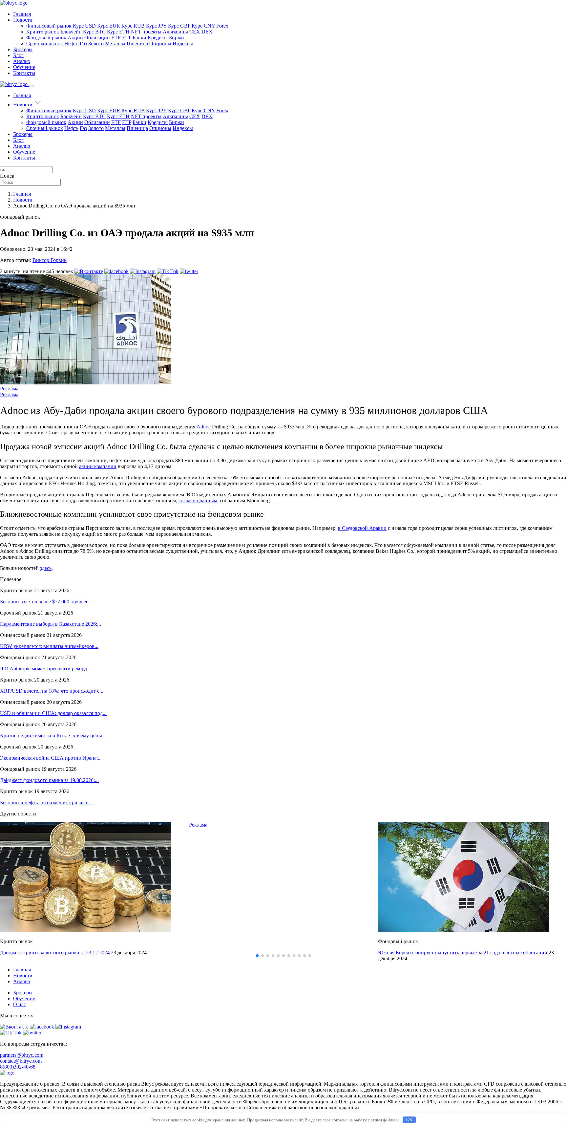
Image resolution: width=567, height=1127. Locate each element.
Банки (139, 37)
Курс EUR (108, 26)
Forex (222, 26)
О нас (19, 1004)
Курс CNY (203, 26)
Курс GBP (179, 26)
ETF (116, 37)
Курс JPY (156, 26)
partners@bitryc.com (21, 1055)
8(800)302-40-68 (17, 1067)
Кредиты (158, 37)
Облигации (97, 37)
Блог (18, 55)
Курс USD (84, 26)
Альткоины (175, 31)
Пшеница (137, 43)
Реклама (9, 388)
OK (409, 1119)
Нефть (71, 43)
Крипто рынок (42, 31)
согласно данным (197, 500)
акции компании (97, 466)
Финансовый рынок (49, 26)
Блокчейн (71, 31)
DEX (207, 31)
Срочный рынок (44, 43)
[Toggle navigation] (31, 86)
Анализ (21, 61)
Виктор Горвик (49, 260)
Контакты (24, 73)
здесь (46, 568)
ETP (126, 37)
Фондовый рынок (46, 37)
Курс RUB (133, 26)
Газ (83, 43)
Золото (96, 43)
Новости (22, 20)
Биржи (176, 37)
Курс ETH (118, 31)
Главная (22, 14)
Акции (75, 37)
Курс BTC (94, 31)
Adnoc (204, 426)
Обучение (24, 67)
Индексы (183, 43)
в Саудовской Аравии (362, 528)
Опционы (160, 43)
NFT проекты (146, 31)
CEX (194, 31)
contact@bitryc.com (21, 1061)
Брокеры (22, 49)
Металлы (115, 43)
